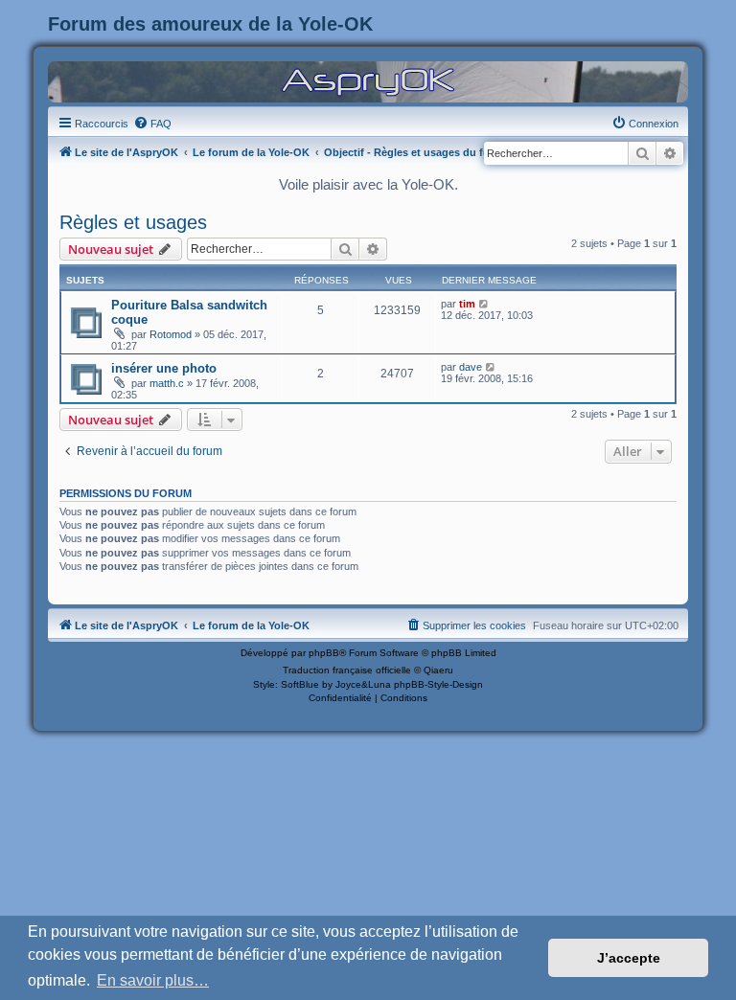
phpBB (324, 653)
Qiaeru (438, 670)
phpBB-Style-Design (438, 684)
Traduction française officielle (347, 670)
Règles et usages (133, 222)
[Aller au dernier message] (484, 303)
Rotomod (171, 334)
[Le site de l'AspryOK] (368, 81)
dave (470, 367)
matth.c (167, 383)
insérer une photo (164, 368)
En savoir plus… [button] (153, 980)
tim (467, 303)
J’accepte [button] (628, 958)
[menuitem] (152, 123)
